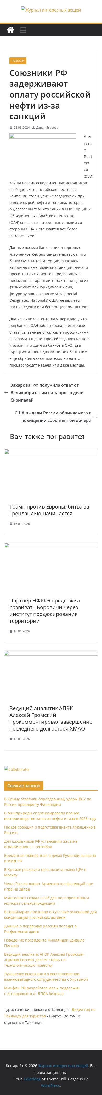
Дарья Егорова (47, 127)
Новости (18, 60)
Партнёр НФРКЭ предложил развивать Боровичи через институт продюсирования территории (44, 610)
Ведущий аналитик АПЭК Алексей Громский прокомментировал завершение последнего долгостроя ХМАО (50, 718)
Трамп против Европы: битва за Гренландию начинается (49, 510)
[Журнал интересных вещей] (10, 30)
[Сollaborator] (17, 769)
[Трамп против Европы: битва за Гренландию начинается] (51, 452)
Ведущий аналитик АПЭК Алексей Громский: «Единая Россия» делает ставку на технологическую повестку (44, 960)
